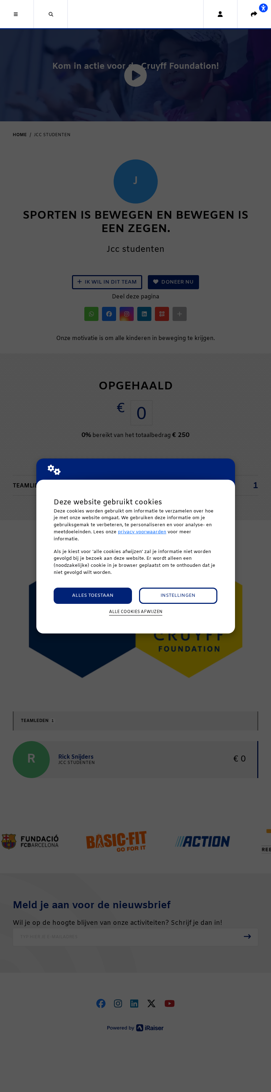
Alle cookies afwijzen (135, 612)
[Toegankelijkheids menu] (263, 8)
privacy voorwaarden (142, 532)
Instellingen (178, 596)
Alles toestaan (93, 596)
